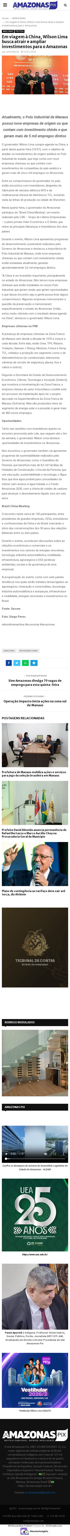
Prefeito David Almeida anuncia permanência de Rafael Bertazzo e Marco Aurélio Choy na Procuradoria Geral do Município (34, 833)
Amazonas (9, 651)
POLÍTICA (19, 31)
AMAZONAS (8, 31)
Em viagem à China (28, 651)
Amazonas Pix (15, 1107)
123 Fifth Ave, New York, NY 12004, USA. (22, 1516)
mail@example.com (33, 1521)
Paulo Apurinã (13, 1332)
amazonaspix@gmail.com (40, 1492)
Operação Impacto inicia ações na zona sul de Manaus (35, 703)
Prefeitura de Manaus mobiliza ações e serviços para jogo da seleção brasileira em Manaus (34, 774)
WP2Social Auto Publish (20, 1526)
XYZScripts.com (54, 1526)
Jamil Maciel (12, 52)
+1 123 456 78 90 (56, 1516)
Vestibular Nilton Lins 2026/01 (35, 1410)
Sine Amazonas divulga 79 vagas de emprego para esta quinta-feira (35, 682)
